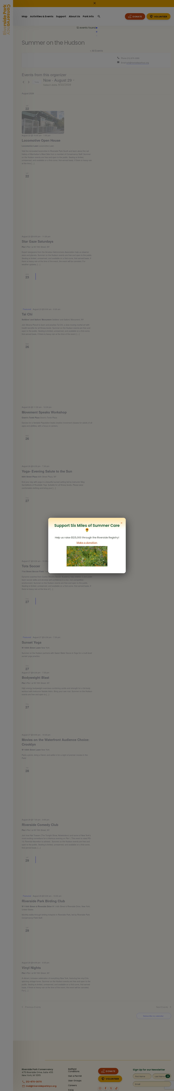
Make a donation (87, 542)
